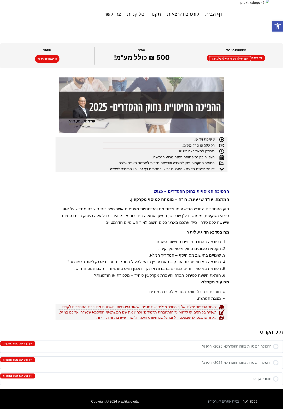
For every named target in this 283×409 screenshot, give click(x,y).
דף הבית (214, 14)
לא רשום (256, 58)
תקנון (155, 14)
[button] (277, 26)
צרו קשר (112, 14)
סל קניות (135, 14)
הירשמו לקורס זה (47, 58)
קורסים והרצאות (183, 14)
